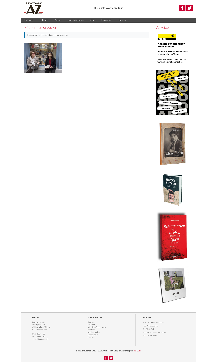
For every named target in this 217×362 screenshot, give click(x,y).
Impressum (92, 337)
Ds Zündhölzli (148, 329)
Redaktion (91, 325)
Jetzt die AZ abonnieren (97, 327)
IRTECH (137, 351)
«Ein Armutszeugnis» (151, 326)
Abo (92, 20)
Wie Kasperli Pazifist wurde (153, 323)
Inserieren (106, 20)
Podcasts (122, 20)
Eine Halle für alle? (150, 336)
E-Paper (44, 20)
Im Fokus (28, 20)
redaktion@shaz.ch (41, 339)
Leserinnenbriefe (76, 20)
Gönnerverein (93, 335)
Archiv (58, 20)
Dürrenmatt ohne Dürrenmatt (154, 332)
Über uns (91, 322)
